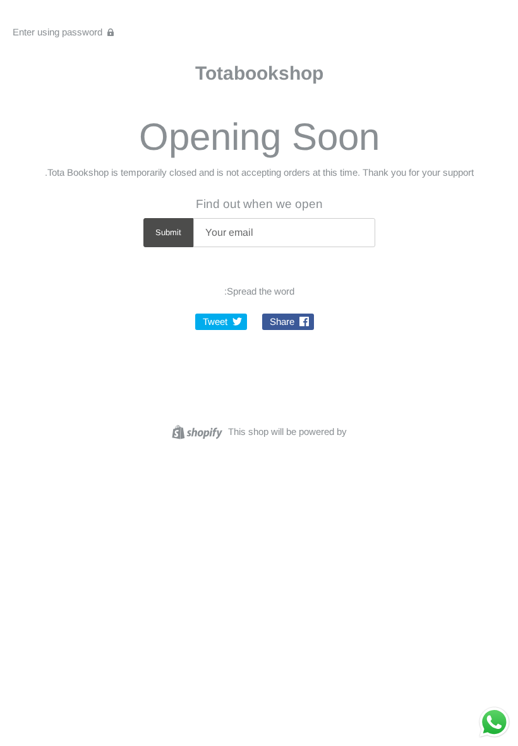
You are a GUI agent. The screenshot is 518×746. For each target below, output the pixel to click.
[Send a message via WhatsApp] (494, 722)
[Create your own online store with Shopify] (199, 430)
